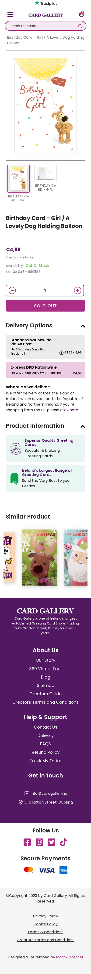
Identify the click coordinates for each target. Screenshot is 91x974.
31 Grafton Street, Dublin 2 (48, 802)
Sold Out (45, 306)
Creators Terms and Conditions (45, 702)
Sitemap (45, 685)
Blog (45, 677)
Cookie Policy (45, 924)
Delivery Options (29, 325)
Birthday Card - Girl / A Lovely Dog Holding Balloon (44, 222)
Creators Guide (45, 694)
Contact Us (45, 727)
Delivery (46, 735)
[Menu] (10, 15)
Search (80, 25)
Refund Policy (46, 752)
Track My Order (45, 761)
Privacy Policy (45, 916)
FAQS (45, 744)
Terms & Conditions (45, 932)
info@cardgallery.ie (49, 793)
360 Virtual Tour (45, 669)
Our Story (45, 660)
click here (69, 410)
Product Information (35, 426)
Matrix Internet (70, 957)
